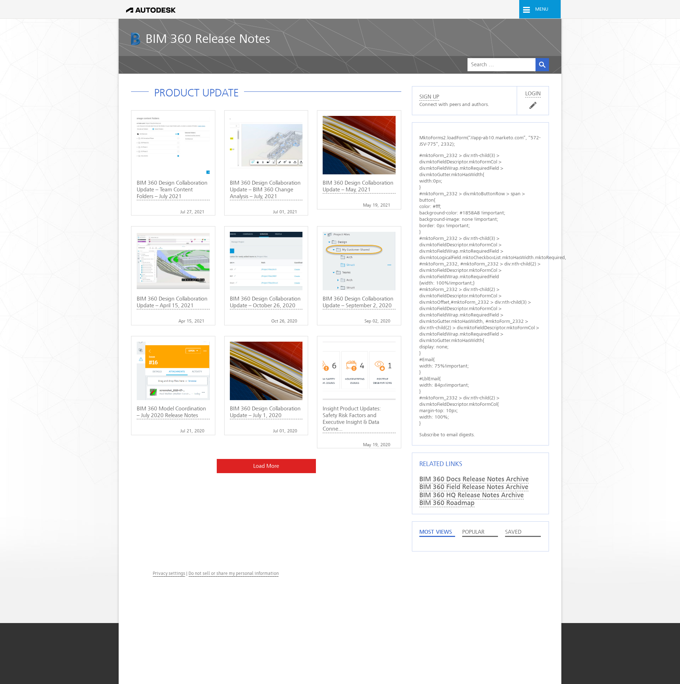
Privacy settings (169, 573)
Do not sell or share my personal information (233, 573)
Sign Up (429, 97)
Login (533, 93)
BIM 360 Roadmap (447, 503)
